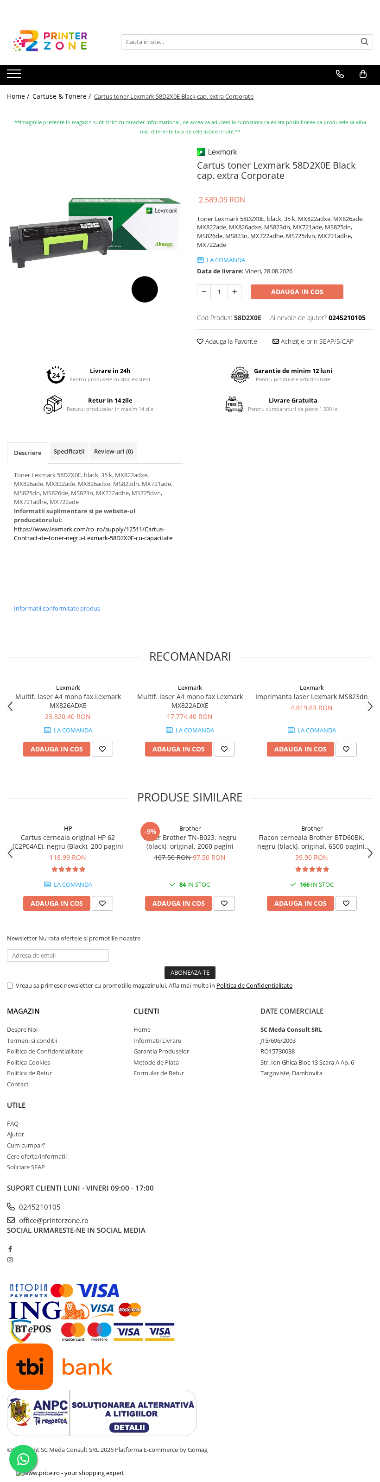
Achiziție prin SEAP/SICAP (316, 341)
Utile (16, 1105)
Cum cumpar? (26, 1145)
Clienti (146, 1010)
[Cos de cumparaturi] (363, 74)
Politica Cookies (28, 1062)
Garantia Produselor (161, 1051)
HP (68, 828)
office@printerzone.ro (53, 1220)
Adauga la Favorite (230, 341)
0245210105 (39, 1206)
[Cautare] (364, 42)
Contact (18, 1084)
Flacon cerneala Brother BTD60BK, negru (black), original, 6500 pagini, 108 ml (312, 842)
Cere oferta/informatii (37, 1156)
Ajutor (15, 1134)
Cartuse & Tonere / (62, 96)
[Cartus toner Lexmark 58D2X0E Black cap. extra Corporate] (95, 233)
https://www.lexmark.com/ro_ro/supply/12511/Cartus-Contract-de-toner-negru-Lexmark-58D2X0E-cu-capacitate (93, 533)
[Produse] (15, 76)
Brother (190, 828)
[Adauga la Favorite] (102, 749)
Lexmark (68, 687)
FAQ (13, 1123)
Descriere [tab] (27, 452)
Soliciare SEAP (26, 1167)
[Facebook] (10, 1248)
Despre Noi (22, 1029)
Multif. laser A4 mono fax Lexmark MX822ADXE (190, 701)
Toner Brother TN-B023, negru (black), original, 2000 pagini (190, 842)
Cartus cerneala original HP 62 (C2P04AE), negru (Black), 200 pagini (68, 842)
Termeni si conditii (32, 1040)
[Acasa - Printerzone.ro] (53, 41)
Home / (19, 96)
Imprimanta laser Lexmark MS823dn (311, 696)
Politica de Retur (29, 1073)
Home (142, 1029)
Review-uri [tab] (113, 451)
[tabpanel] (95, 233)
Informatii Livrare (157, 1040)
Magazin (23, 1010)
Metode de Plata (156, 1062)
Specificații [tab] (69, 451)
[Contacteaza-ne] (339, 74)
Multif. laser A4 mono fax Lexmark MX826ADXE (68, 701)
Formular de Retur (158, 1073)
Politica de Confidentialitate (254, 985)
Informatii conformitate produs (57, 608)
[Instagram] (10, 1259)
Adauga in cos (297, 291)
